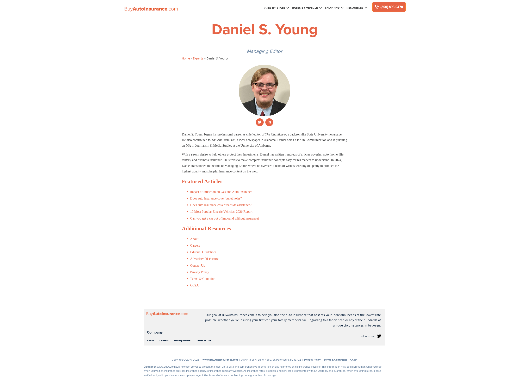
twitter (379, 336)
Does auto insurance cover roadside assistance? (220, 205)
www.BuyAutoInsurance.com (220, 359)
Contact (164, 340)
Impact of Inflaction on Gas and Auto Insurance (221, 192)
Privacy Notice (182, 340)
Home (186, 58)
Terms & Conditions (335, 359)
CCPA (194, 285)
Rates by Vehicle (305, 7)
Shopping (332, 7)
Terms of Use (203, 340)
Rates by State (274, 7)
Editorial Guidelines (203, 252)
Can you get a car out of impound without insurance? (224, 218)
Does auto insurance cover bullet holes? (216, 198)
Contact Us (197, 265)
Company (155, 332)
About (194, 239)
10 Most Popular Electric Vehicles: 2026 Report (221, 211)
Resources (355, 7)
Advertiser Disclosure (204, 258)
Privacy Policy (199, 272)
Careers (195, 245)
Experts (198, 58)
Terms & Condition (202, 278)
